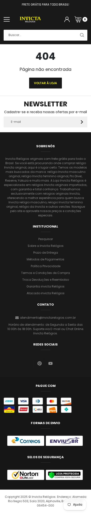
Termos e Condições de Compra (45, 273)
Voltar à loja (45, 83)
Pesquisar (45, 239)
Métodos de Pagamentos (45, 259)
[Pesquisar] (81, 35)
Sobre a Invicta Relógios (46, 246)
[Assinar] (81, 122)
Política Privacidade (45, 266)
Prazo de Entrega (45, 252)
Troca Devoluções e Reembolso (45, 280)
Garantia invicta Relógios (45, 286)
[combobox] (45, 35)
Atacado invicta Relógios (46, 293)
